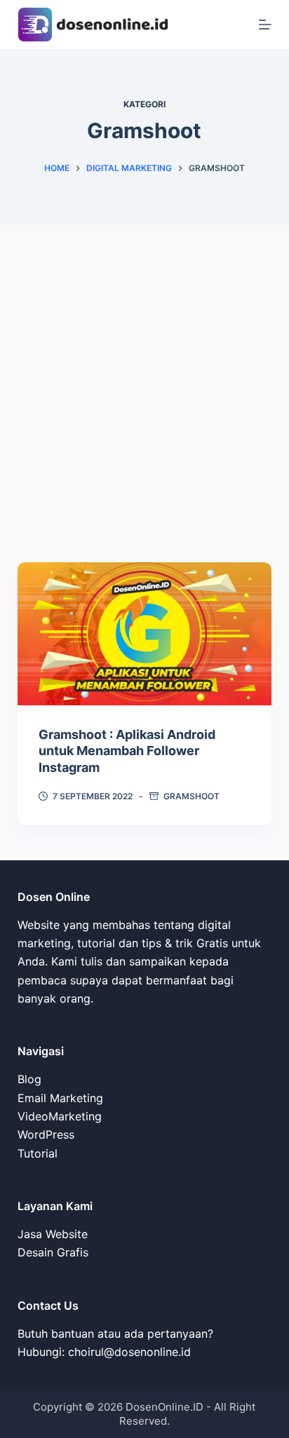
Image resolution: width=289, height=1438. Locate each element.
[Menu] (265, 24)
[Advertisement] (144, 375)
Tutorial (38, 1153)
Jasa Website (53, 1234)
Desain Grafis (53, 1252)
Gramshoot (191, 796)
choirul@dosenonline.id (129, 1352)
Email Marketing (60, 1098)
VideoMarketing (60, 1116)
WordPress (46, 1134)
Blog (29, 1079)
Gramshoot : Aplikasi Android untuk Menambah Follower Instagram (127, 751)
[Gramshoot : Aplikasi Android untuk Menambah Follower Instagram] (145, 633)
